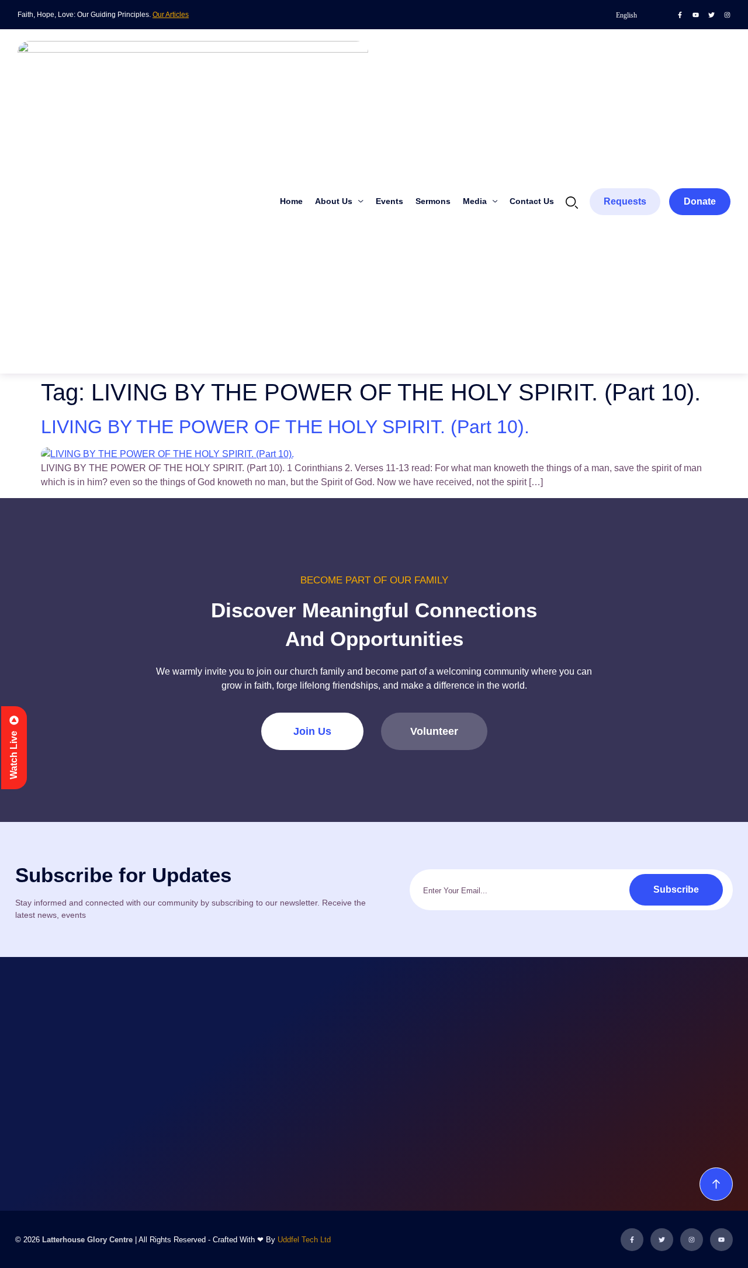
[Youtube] (695, 15)
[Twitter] (711, 15)
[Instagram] (727, 15)
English (626, 15)
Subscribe (676, 889)
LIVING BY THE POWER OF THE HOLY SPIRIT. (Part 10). (285, 426)
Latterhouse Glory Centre (87, 1239)
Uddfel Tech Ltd (304, 1239)
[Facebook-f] (680, 15)
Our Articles (171, 15)
